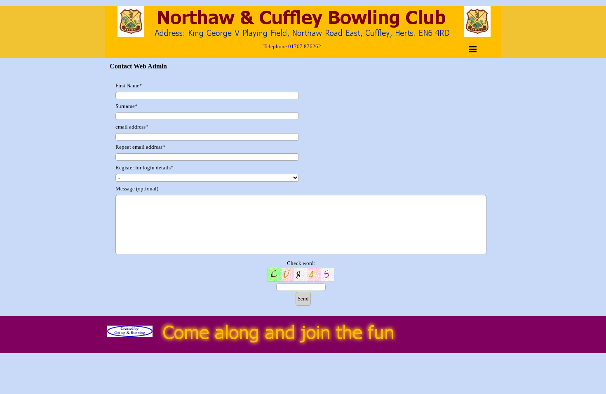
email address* (131, 127)
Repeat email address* (140, 147)
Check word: (301, 263)
